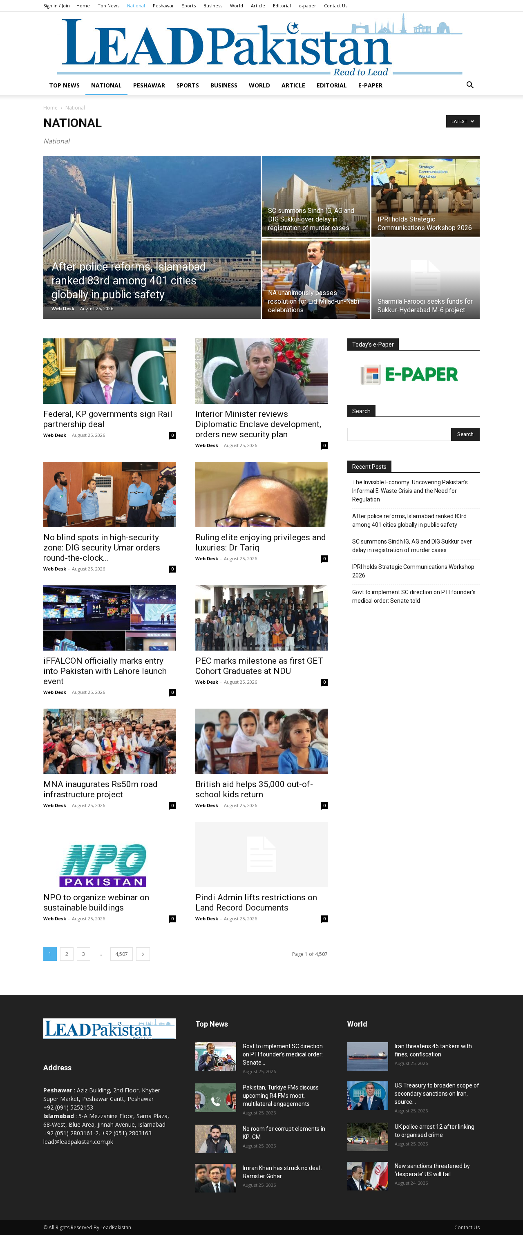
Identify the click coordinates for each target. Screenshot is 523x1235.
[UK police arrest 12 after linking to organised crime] (367, 1137)
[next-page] (143, 954)
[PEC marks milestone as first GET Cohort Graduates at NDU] (261, 618)
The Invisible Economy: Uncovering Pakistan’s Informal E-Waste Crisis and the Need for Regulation (410, 491)
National (136, 5)
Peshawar (163, 5)
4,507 (121, 954)
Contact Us (335, 5)
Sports (189, 5)
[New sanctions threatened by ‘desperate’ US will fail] (367, 1176)
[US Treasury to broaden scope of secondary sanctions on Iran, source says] (367, 1095)
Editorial (282, 5)
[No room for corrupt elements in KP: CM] (215, 1139)
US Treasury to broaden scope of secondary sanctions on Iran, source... (437, 1093)
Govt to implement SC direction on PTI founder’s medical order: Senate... (283, 1054)
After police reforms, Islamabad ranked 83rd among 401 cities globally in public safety (409, 520)
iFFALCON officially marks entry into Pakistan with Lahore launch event (105, 671)
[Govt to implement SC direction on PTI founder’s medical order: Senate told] (215, 1056)
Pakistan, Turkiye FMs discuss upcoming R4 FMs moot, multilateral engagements (281, 1095)
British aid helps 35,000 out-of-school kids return (254, 789)
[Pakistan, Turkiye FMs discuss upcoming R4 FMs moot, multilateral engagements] (215, 1097)
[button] (470, 86)
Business (212, 5)
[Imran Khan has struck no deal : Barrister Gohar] (215, 1178)
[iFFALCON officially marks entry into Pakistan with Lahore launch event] (109, 618)
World (236, 5)
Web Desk (62, 308)
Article (258, 5)
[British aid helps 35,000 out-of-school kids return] (261, 741)
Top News (108, 5)
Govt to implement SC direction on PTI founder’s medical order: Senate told (414, 596)
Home (83, 5)
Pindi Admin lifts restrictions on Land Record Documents (256, 903)
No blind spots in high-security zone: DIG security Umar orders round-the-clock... (101, 547)
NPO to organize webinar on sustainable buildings (96, 903)
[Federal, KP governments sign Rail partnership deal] (109, 371)
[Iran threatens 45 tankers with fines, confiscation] (367, 1056)
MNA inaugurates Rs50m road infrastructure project (100, 789)
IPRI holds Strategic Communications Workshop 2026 (413, 571)
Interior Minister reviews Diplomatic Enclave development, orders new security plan (258, 424)
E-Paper (370, 85)
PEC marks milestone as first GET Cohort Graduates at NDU (259, 666)
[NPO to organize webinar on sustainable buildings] (109, 854)
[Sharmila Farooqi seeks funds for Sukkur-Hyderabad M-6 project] (425, 278)
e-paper (307, 5)
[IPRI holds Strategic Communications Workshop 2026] (425, 196)
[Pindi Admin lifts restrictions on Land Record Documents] (261, 854)
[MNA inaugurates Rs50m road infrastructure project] (109, 741)
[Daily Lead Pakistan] (261, 44)
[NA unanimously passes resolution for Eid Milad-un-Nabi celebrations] (316, 278)
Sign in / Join (56, 5)
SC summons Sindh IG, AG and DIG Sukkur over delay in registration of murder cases (412, 545)
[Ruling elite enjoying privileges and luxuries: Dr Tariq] (261, 494)
